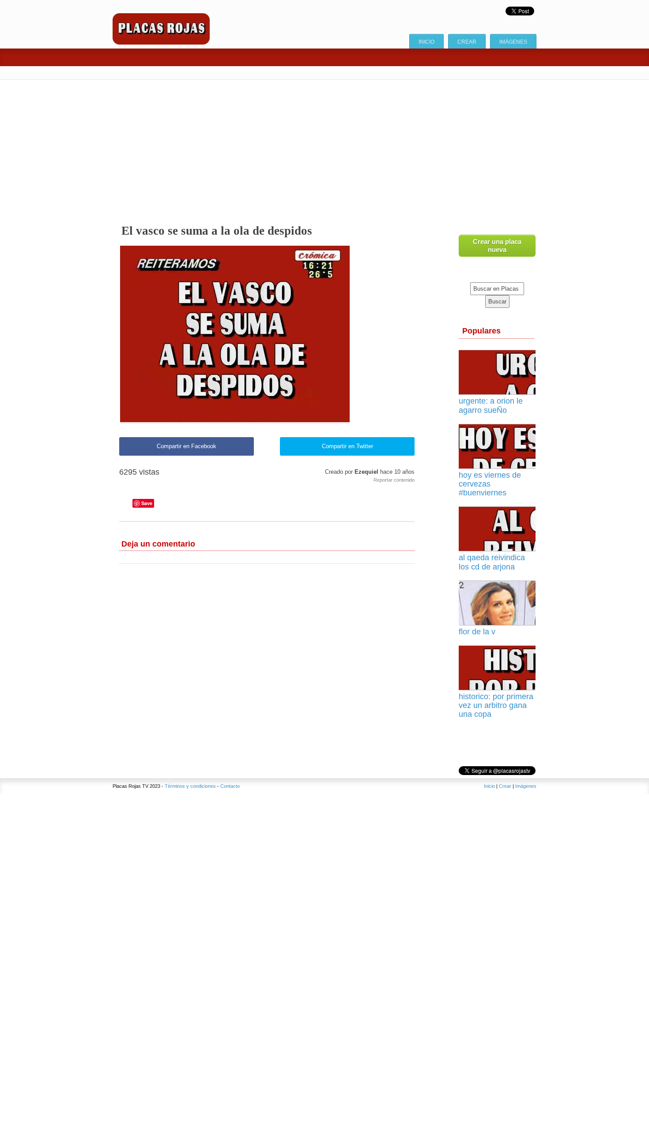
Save (146, 503)
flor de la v (477, 631)
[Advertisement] (377, 146)
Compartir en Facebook (186, 446)
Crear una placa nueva (497, 245)
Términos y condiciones (190, 786)
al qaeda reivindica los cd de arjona (492, 562)
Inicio (426, 42)
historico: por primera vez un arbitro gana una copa (496, 705)
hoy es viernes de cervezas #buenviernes (490, 484)
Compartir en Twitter (347, 446)
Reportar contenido (394, 480)
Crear (466, 42)
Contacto (230, 786)
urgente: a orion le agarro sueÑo (491, 405)
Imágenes (513, 42)
